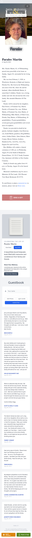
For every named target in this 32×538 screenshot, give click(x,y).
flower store (21, 186)
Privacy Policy (11, 530)
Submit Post (16, 302)
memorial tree (22, 183)
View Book (8, 247)
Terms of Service (21, 530)
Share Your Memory (11, 274)
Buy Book (17, 247)
